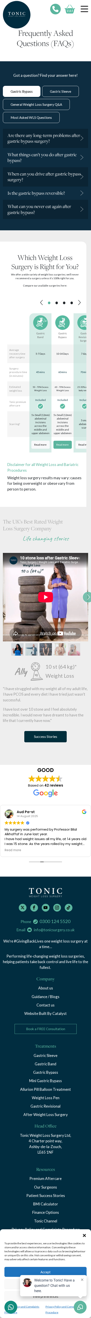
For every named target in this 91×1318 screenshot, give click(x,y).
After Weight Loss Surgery (45, 1114)
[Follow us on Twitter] (23, 908)
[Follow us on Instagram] (57, 908)
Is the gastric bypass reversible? (36, 193)
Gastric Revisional (45, 1106)
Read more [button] (13, 850)
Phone (45, 921)
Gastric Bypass (45, 1072)
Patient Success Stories (45, 1195)
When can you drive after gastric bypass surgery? (44, 177)
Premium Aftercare (45, 1178)
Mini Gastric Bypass (45, 1080)
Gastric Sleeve (45, 1055)
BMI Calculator (45, 1204)
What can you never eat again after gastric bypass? (39, 209)
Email (46, 929)
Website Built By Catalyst (45, 1013)
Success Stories (45, 736)
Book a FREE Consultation (45, 1029)
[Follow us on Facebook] (34, 908)
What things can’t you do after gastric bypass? (42, 158)
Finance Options (45, 1212)
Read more (40, 444)
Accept (45, 1272)
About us (45, 988)
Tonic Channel (45, 1221)
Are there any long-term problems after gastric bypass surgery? (44, 138)
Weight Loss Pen (45, 1097)
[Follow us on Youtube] (45, 908)
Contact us (45, 1005)
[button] (84, 1235)
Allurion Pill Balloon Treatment (45, 1089)
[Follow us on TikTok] (68, 908)
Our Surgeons (45, 1187)
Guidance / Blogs (45, 996)
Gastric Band (45, 1064)
